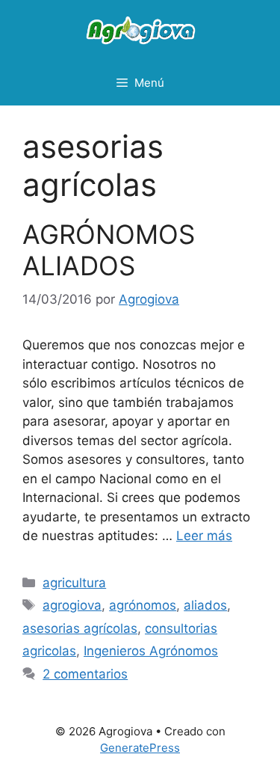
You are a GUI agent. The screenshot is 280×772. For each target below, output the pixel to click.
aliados (205, 605)
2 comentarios (85, 674)
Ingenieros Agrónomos (151, 650)
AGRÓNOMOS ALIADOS (108, 249)
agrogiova (72, 605)
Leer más (204, 535)
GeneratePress (140, 748)
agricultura (74, 582)
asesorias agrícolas (79, 628)
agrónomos (142, 605)
